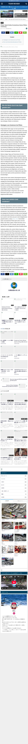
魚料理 (13, 488)
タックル (13, 478)
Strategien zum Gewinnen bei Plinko (11, 39)
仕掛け (13, 481)
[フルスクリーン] (25, 588)
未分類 (2, 22)
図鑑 (13, 494)
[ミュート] (23, 588)
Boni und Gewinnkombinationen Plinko (12, 42)
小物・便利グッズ (13, 491)
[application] (14, 582)
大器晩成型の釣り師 (14, 290)
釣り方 (13, 484)
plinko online (15, 218)
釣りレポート (13, 475)
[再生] (3, 588)
